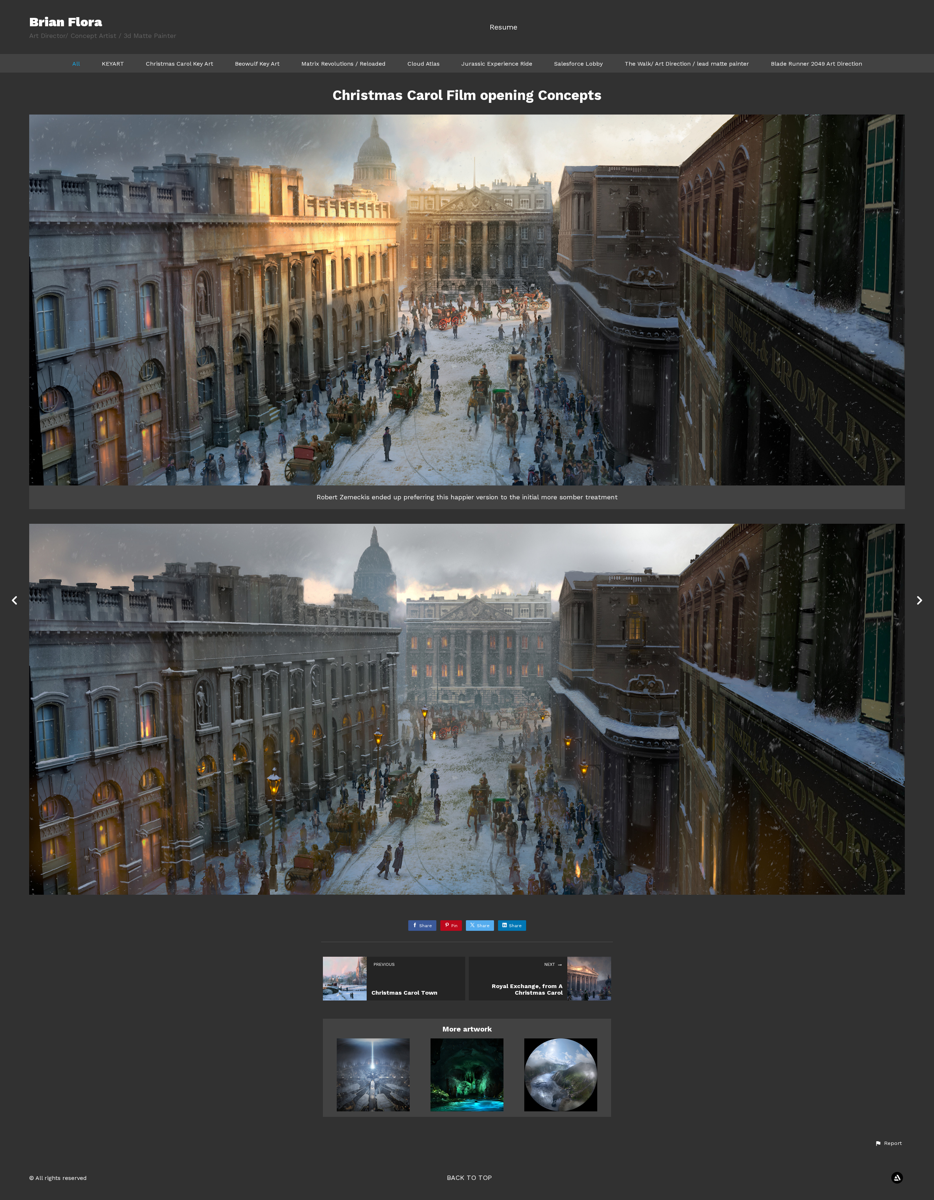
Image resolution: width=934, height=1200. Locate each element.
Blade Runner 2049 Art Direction (816, 63)
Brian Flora (65, 22)
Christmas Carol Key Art (179, 63)
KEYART (113, 63)
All (76, 63)
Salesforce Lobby (578, 63)
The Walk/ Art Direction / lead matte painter (687, 63)
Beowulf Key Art (257, 63)
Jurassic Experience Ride (497, 63)
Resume (503, 27)
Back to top (469, 1177)
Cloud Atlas (424, 63)
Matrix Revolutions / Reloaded (343, 63)
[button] (888, 1143)
